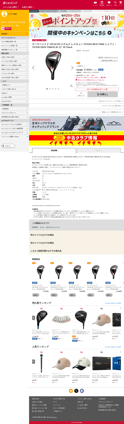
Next (119, 318)
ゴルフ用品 (63, 11)
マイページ (56, 405)
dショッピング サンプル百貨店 (11, 124)
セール (42, 227)
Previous (33, 318)
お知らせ (4, 93)
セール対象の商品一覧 (8, 41)
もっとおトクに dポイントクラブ (12, 132)
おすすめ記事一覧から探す (10, 77)
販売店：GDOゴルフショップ (108, 57)
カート (55, 402)
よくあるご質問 (6, 97)
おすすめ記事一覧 (59, 399)
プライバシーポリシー (8, 113)
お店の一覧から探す (8, 57)
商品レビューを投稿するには (111, 112)
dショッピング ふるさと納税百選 (12, 128)
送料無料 (35, 227)
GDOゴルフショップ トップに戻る (109, 101)
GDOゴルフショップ (52, 227)
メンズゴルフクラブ (74, 11)
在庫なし (35, 295)
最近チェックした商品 (39, 405)
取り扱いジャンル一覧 (39, 408)
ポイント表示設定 (59, 408)
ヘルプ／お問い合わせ (8, 89)
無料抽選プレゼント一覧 (9, 49)
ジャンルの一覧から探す (9, 61)
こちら (55, 417)
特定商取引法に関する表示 (10, 117)
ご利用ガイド (5, 85)
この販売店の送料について (109, 60)
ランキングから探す (8, 73)
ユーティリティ (87, 11)
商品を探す (35, 399)
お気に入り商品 (37, 402)
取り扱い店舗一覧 (38, 411)
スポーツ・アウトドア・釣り (48, 11)
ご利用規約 (5, 109)
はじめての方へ (6, 101)
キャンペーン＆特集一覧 (9, 45)
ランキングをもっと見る (113, 303)
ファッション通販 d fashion (10, 136)
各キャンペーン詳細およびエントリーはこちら (91, 80)
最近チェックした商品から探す (11, 65)
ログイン (8, 146)
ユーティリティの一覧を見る (111, 106)
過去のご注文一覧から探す (10, 69)
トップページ (34, 11)
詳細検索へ (4, 34)
